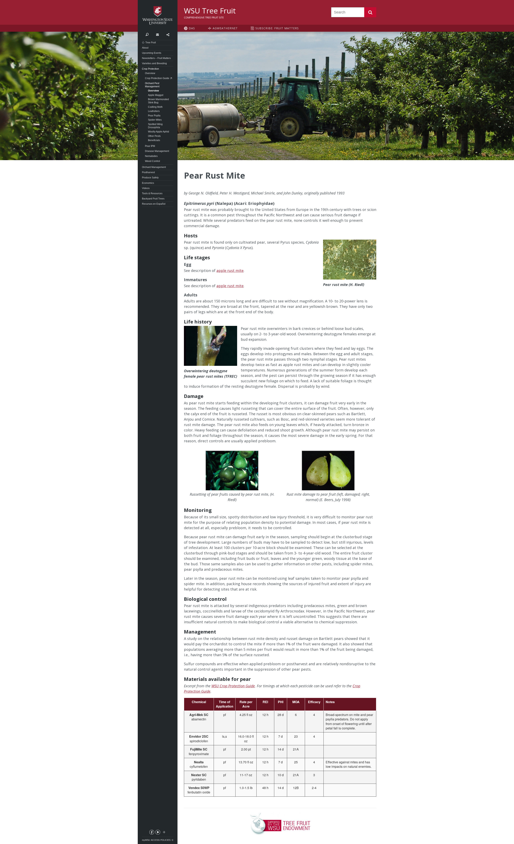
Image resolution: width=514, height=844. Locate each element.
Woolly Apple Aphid (158, 131)
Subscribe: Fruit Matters (277, 28)
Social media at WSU (164, 833)
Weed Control (152, 161)
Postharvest (148, 172)
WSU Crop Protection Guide (233, 685)
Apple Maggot (155, 95)
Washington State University (157, 15)
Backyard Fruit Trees (153, 198)
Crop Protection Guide (157, 78)
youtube (157, 833)
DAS (192, 28)
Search (370, 12)
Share (168, 34)
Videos (146, 188)
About (145, 47)
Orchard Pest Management (152, 85)
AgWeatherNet (225, 28)
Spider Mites (155, 119)
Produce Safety (150, 177)
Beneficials (154, 140)
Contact (157, 34)
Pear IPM (150, 146)
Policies (165, 840)
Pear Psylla (154, 115)
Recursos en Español (153, 203)
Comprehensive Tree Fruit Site (204, 17)
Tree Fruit (150, 42)
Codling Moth (155, 107)
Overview (150, 73)
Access (155, 840)
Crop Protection (150, 68)
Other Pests (154, 136)
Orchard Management (154, 167)
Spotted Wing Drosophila (155, 126)
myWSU (146, 840)
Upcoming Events (151, 53)
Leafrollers (154, 111)
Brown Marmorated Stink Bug (158, 101)
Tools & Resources (152, 193)
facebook (151, 833)
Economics (148, 183)
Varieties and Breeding (154, 63)
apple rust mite (230, 270)
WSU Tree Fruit (210, 11)
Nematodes (151, 156)
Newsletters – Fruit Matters (156, 58)
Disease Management (157, 151)
